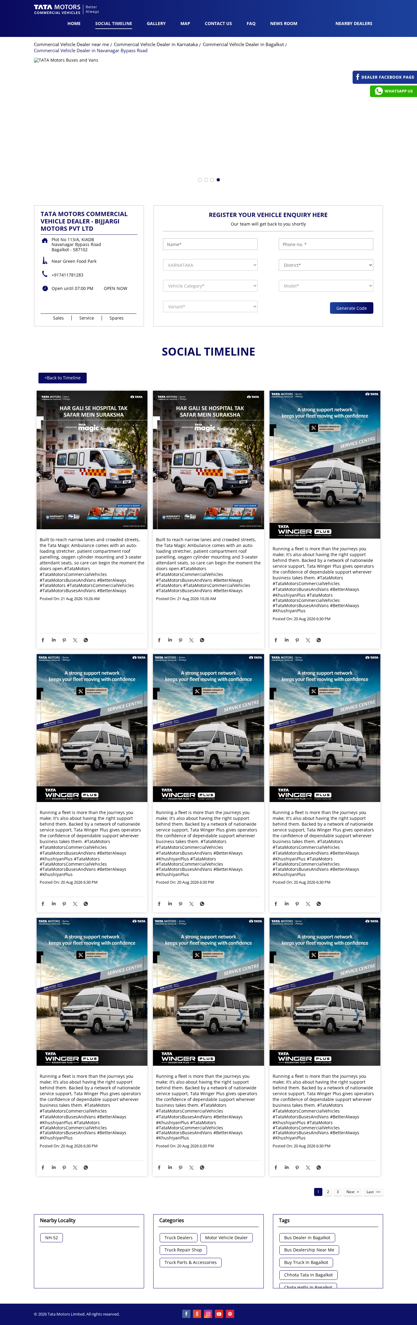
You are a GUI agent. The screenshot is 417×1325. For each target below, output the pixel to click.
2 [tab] (205, 179)
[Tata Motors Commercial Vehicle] (66, 10)
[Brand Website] (230, 1314)
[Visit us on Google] (197, 1314)
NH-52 (51, 1237)
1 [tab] (199, 179)
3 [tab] (211, 179)
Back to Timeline (63, 378)
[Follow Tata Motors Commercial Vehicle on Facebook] (186, 1314)
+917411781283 (67, 275)
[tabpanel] (208, 122)
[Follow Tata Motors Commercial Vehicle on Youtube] (219, 1314)
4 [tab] (217, 179)
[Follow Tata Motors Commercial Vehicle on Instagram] (208, 1314)
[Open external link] (385, 82)
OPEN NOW (115, 288)
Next (350, 1191)
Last (370, 1191)
